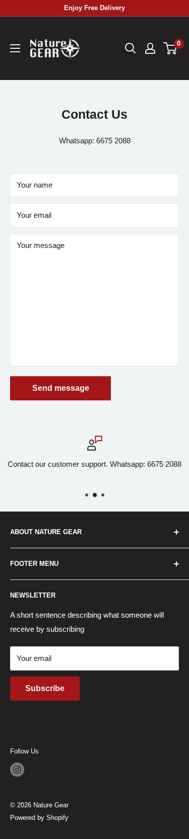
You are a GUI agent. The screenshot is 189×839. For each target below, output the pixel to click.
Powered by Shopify (39, 817)
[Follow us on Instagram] (17, 770)
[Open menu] (15, 48)
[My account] (150, 48)
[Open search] (130, 48)
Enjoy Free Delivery (94, 8)
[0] (170, 48)
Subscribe (45, 688)
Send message (60, 388)
